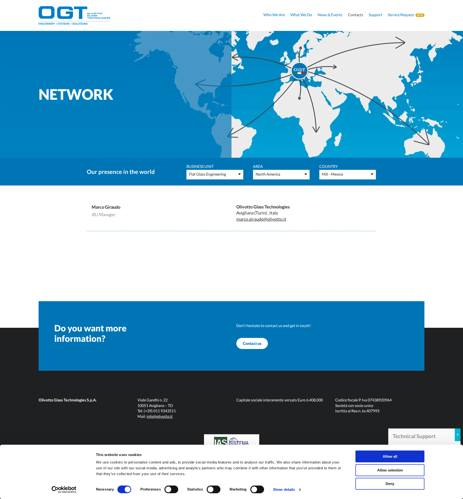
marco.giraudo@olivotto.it (261, 219)
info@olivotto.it (160, 416)
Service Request (401, 14)
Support (375, 14)
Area (258, 166)
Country (328, 166)
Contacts (355, 14)
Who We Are (274, 14)
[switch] (171, 489)
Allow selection (390, 470)
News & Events (330, 14)
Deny (390, 484)
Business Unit (200, 166)
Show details (284, 489)
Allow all (390, 456)
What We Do (301, 14)
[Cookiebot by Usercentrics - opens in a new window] (64, 489)
